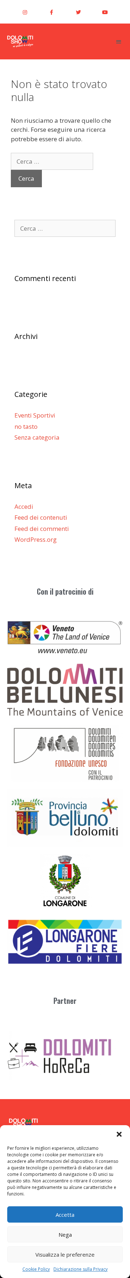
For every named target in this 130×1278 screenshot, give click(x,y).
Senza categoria (37, 437)
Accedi (23, 506)
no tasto (26, 426)
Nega (65, 1234)
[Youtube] (105, 12)
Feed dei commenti (41, 528)
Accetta (65, 1214)
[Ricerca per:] (52, 161)
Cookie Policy (36, 1269)
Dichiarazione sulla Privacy (80, 1269)
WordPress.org (35, 539)
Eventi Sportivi (34, 415)
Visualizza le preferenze (65, 1254)
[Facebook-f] (51, 12)
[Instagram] (25, 12)
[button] (119, 1134)
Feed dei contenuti (40, 517)
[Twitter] (79, 12)
